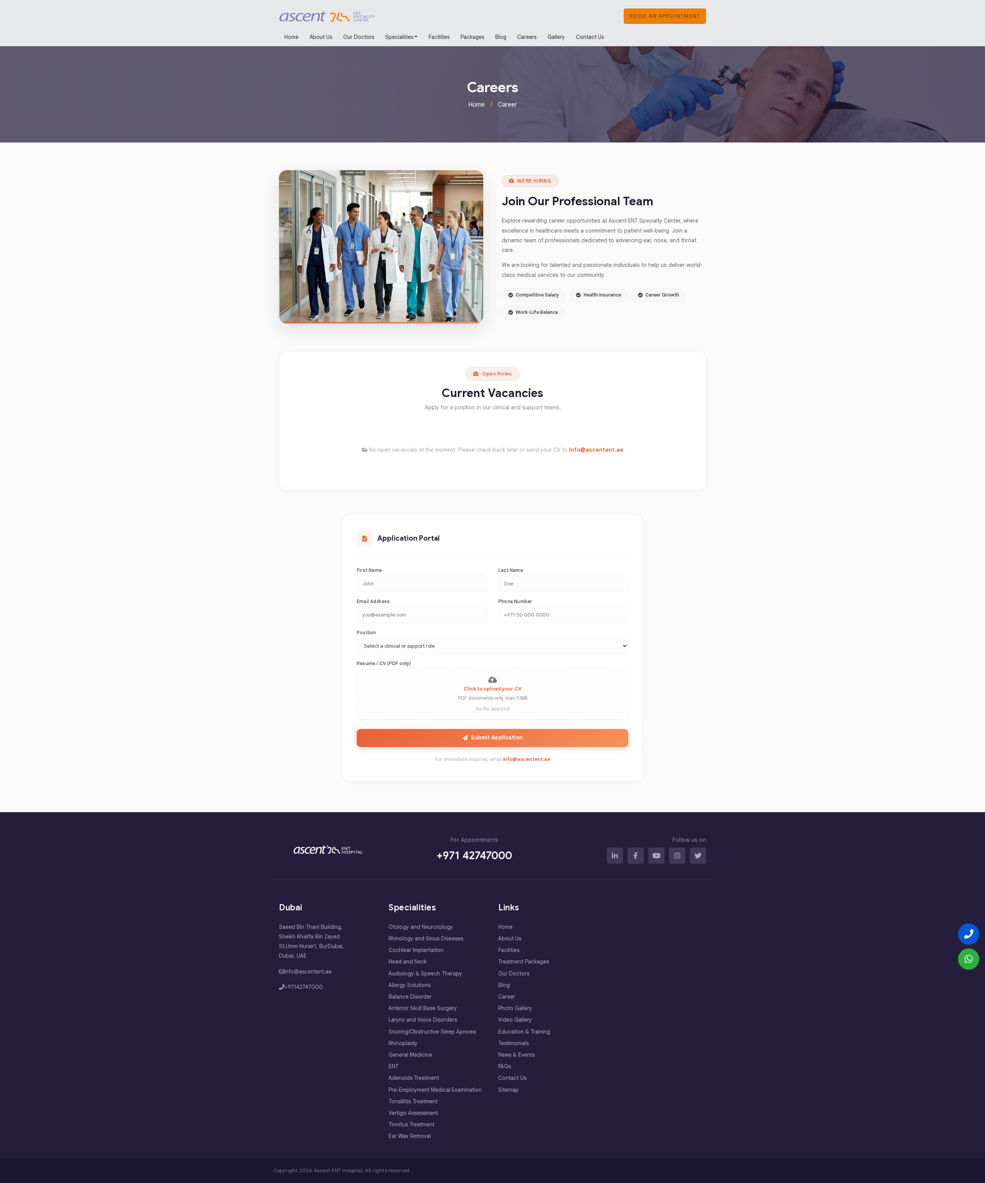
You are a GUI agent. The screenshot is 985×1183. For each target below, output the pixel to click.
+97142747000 (303, 987)
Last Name (510, 570)
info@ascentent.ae (596, 449)
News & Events (516, 1054)
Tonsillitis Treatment (413, 1101)
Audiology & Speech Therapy (425, 973)
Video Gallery (515, 1019)
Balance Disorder (410, 996)
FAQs (504, 1066)
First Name (369, 570)
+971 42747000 (474, 855)
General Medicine (410, 1054)
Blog (500, 37)
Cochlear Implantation (416, 950)
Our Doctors (358, 37)
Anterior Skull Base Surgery (423, 1008)
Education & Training (524, 1031)
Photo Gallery (515, 1008)
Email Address (373, 601)
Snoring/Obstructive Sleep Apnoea (432, 1031)
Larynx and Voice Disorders (423, 1019)
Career (507, 105)
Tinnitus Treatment (411, 1124)
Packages (472, 37)
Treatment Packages (523, 961)
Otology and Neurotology (421, 926)
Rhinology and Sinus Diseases (426, 938)
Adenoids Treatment (414, 1077)
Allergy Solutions (410, 985)
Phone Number (515, 601)
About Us (321, 37)
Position (366, 632)
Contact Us (590, 37)
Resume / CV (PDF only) (384, 663)
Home (291, 37)
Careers (526, 37)
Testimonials (513, 1043)
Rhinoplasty (403, 1043)
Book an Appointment (664, 16)
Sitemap (508, 1089)
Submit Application (497, 737)
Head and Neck (408, 961)
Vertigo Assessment (413, 1112)
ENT (393, 1066)
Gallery (556, 37)
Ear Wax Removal (410, 1136)
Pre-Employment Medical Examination (435, 1089)
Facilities (439, 37)
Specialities (399, 37)
